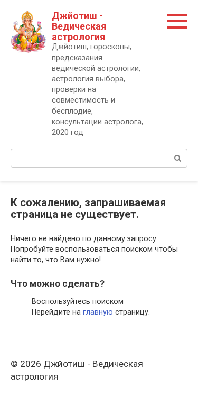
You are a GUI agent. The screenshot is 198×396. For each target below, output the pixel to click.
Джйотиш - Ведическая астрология (79, 26)
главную (98, 312)
